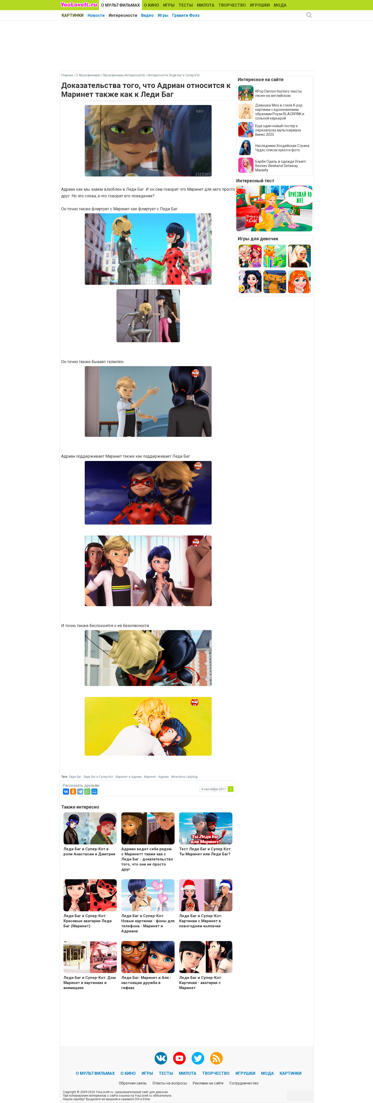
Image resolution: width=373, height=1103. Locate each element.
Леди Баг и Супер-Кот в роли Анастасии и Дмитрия (89, 851)
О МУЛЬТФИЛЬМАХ (120, 5)
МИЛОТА (205, 5)
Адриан (163, 777)
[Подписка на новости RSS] (216, 1058)
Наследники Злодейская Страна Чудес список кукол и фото (282, 148)
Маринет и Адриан (128, 777)
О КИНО (151, 5)
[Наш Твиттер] (198, 1058)
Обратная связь (133, 1083)
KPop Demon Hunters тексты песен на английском (278, 93)
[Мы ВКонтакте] (161, 1058)
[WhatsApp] (87, 791)
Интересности (123, 15)
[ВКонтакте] (66, 791)
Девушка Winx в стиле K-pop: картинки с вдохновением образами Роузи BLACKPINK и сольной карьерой (279, 111)
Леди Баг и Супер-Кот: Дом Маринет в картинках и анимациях (89, 982)
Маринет (150, 777)
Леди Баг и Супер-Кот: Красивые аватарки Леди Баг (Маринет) (87, 921)
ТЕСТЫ (186, 5)
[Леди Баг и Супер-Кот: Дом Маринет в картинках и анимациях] (90, 957)
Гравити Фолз (185, 15)
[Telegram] (80, 791)
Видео (147, 15)
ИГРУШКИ (260, 5)
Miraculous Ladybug (184, 777)
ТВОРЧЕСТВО (232, 5)
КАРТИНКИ (72, 15)
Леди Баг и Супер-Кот (98, 777)
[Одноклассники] (73, 791)
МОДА (280, 5)
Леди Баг (75, 777)
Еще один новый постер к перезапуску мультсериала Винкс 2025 (278, 130)
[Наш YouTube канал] (179, 1058)
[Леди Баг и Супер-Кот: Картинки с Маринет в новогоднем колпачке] (205, 896)
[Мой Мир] (94, 791)
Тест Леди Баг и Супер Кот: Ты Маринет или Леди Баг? (205, 851)
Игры (163, 15)
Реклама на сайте (208, 1083)
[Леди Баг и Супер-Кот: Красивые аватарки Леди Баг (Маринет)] (90, 896)
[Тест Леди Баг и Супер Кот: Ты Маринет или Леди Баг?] (205, 829)
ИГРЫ (169, 5)
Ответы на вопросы (169, 1083)
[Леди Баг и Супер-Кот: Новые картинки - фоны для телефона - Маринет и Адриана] (148, 896)
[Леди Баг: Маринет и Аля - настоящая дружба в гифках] (148, 957)
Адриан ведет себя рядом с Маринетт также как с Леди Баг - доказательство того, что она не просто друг (147, 859)
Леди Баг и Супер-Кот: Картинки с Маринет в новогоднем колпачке (200, 921)
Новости (96, 15)
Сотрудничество (244, 1083)
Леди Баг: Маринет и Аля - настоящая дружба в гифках (146, 982)
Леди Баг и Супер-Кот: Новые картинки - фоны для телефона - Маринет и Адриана (148, 923)
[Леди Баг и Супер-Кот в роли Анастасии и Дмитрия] (90, 829)
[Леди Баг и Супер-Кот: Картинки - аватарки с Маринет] (205, 957)
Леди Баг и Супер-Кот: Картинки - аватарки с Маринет (200, 982)
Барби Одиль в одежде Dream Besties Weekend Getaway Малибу (280, 165)
